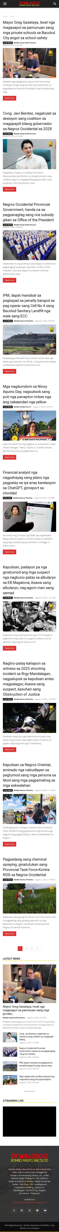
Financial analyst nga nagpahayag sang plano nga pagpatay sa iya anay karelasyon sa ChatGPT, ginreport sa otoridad (29, 482)
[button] (55, 4)
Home (5, 16)
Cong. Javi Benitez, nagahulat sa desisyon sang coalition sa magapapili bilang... (36, 1037)
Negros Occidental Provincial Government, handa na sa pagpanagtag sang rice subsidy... (37, 1051)
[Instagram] (22, 1210)
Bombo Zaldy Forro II (22, 407)
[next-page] (37, 948)
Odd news (7, 498)
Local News (8, 43)
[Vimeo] (37, 1210)
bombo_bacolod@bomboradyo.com (29, 1202)
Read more (9, 98)
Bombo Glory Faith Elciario (25, 43)
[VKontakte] (45, 1210)
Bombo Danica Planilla (23, 321)
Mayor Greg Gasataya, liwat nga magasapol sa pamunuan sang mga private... (26, 1010)
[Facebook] (14, 1210)
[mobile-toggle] (4, 4)
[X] (29, 1210)
